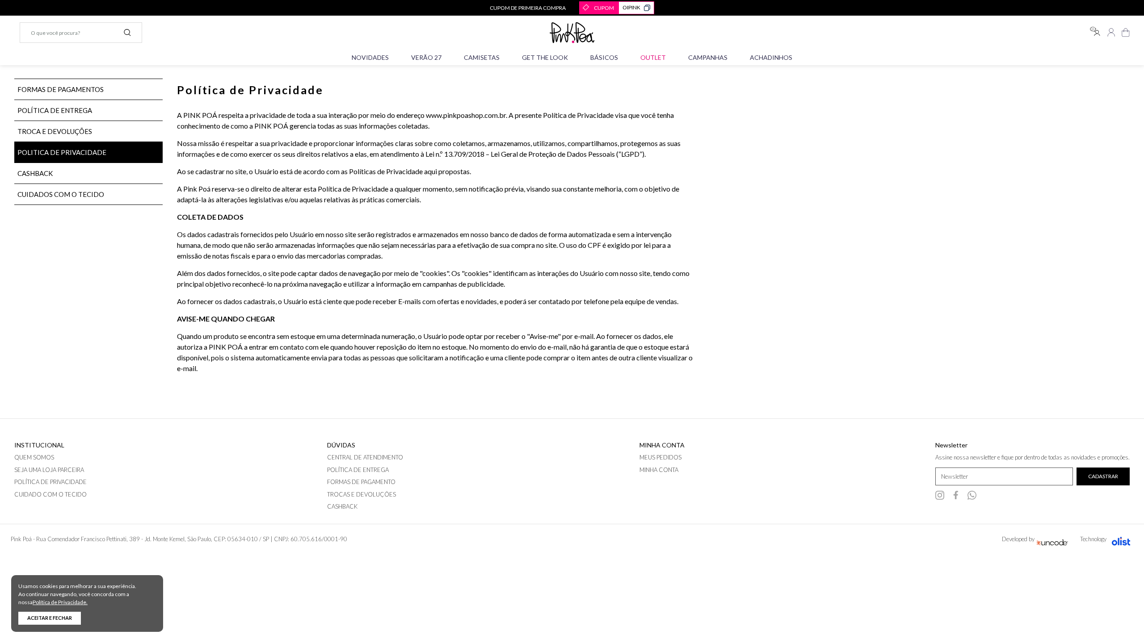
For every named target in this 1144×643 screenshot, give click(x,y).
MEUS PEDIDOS (660, 457)
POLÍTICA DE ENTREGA (54, 110)
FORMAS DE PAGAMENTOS (60, 89)
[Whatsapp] (971, 495)
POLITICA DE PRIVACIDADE (61, 152)
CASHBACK (35, 173)
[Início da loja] (572, 32)
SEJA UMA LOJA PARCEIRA (49, 469)
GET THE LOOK (545, 57)
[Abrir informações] (1094, 31)
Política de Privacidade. (60, 602)
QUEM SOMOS (34, 457)
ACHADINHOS (771, 57)
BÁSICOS (604, 57)
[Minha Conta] (1111, 32)
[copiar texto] (647, 8)
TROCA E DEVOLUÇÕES (54, 131)
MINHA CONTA (658, 469)
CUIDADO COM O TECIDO (50, 494)
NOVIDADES (370, 57)
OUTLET (653, 57)
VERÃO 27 (426, 57)
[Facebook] (955, 495)
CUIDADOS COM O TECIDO (60, 194)
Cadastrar (1103, 476)
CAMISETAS (482, 57)
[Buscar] (127, 32)
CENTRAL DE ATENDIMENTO (365, 457)
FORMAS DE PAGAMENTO (361, 481)
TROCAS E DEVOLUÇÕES (361, 494)
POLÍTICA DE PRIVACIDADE (50, 481)
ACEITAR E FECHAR (49, 618)
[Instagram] (939, 495)
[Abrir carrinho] (1126, 32)
